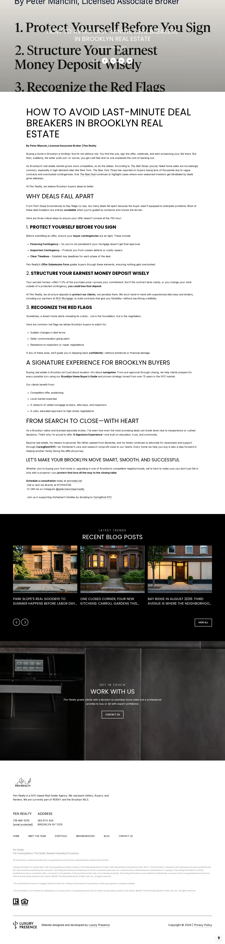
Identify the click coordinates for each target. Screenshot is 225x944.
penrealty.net (74, 480)
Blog (107, 836)
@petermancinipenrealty (70, 489)
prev (16, 622)
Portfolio (61, 836)
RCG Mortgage (64, 298)
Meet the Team (37, 836)
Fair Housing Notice (23, 853)
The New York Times (105, 170)
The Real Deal (88, 174)
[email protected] (23, 824)
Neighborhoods (85, 836)
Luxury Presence (99, 925)
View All (203, 622)
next (24, 622)
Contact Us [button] (112, 714)
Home (16, 836)
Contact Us (126, 836)
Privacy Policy (203, 925)
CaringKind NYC (46, 446)
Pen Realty (18, 849)
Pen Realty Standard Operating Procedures (57, 853)
